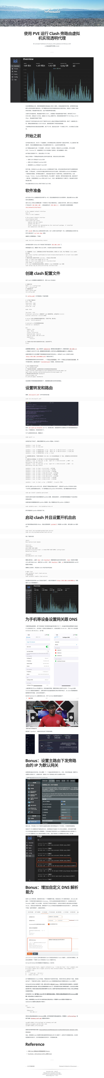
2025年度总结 (30, 1066)
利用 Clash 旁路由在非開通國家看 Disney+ (39, 1051)
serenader (56, 1074)
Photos (63, 23)
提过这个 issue (55, 984)
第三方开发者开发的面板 (69, 359)
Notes (56, 23)
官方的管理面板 (53, 359)
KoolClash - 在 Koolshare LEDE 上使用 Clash (40, 1054)
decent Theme (45, 1074)
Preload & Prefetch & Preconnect (68, 1066)
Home (40, 23)
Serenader (52, 12)
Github (48, 23)
